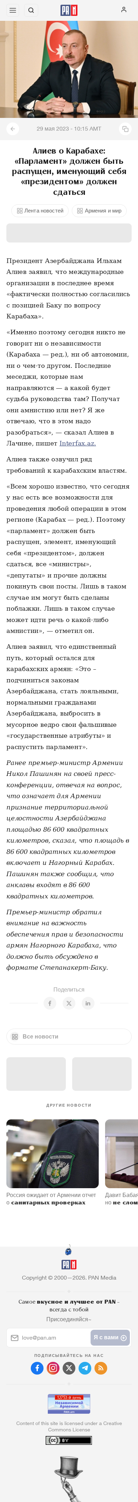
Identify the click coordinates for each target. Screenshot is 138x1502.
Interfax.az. (77, 443)
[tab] (54, 1459)
